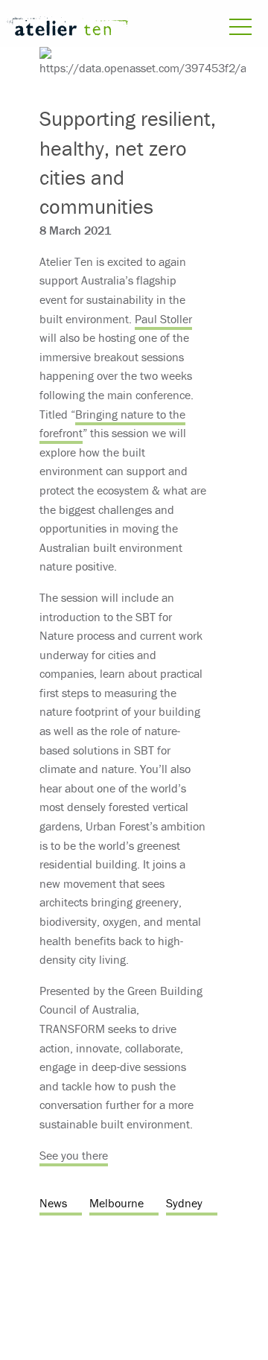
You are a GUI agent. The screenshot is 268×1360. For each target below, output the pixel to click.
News (53, 1202)
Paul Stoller (163, 318)
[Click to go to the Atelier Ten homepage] (67, 28)
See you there (73, 1155)
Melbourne (116, 1202)
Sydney (184, 1202)
